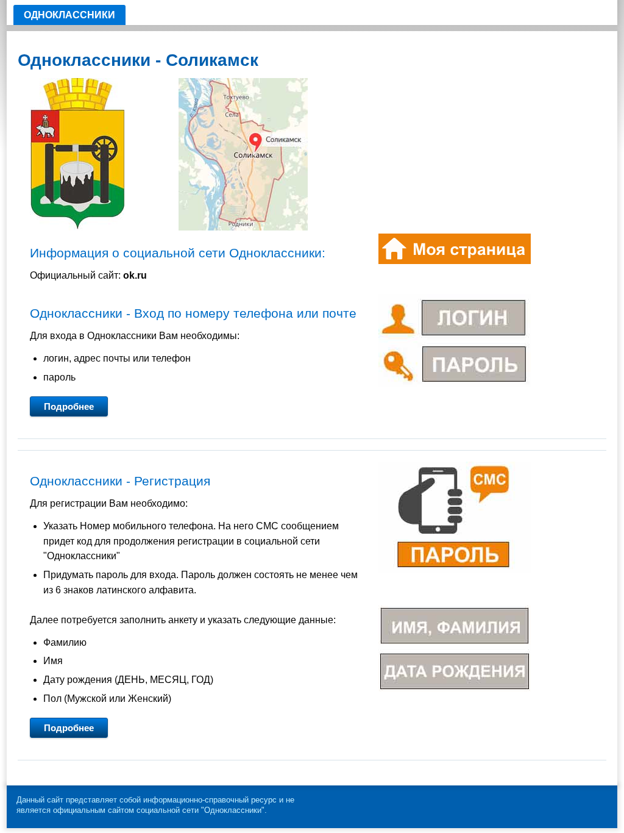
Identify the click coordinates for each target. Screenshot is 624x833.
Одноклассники (69, 15)
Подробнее (69, 406)
